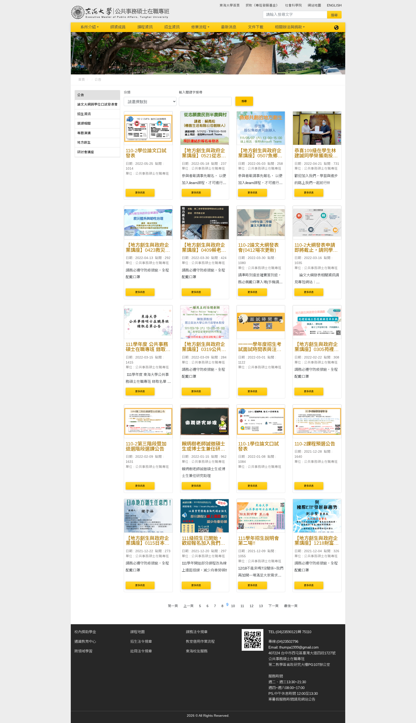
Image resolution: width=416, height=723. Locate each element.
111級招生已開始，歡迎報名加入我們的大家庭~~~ (203, 543)
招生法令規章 (141, 641)
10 (233, 606)
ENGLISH (334, 5)
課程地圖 (137, 632)
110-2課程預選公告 (314, 443)
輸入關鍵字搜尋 (190, 92)
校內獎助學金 (85, 632)
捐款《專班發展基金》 (262, 5)
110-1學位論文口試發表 (258, 446)
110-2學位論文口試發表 (146, 153)
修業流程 (199, 27)
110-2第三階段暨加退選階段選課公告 (146, 446)
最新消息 (228, 27)
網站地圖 (314, 5)
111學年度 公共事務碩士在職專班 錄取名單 (148, 349)
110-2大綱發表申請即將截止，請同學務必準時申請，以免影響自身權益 (316, 252)
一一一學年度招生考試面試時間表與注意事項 (259, 349)
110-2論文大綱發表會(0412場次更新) (258, 247)
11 (242, 606)
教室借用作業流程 (200, 641)
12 (252, 606)
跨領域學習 (83, 651)
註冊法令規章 (141, 651)
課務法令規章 (197, 632)
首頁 (81, 79)
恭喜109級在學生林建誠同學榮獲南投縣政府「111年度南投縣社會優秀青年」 (316, 158)
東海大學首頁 (230, 5)
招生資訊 (172, 27)
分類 (127, 92)
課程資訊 (145, 27)
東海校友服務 (197, 651)
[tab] (97, 95)
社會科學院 (293, 5)
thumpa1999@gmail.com (299, 647)
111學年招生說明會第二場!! (258, 541)
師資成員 (118, 27)
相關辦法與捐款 (288, 27)
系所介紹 (88, 27)
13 (261, 606)
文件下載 (255, 27)
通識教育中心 (85, 641)
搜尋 (244, 101)
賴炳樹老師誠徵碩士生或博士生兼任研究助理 (203, 449)
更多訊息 (140, 192)
